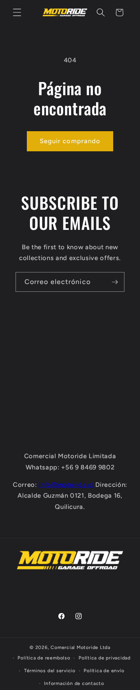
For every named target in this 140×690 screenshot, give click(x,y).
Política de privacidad (105, 658)
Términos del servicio (49, 670)
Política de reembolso (44, 658)
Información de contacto (74, 683)
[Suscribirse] (114, 282)
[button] (17, 12)
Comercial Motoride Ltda (80, 647)
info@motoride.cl (66, 484)
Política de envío (104, 670)
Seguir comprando (70, 141)
